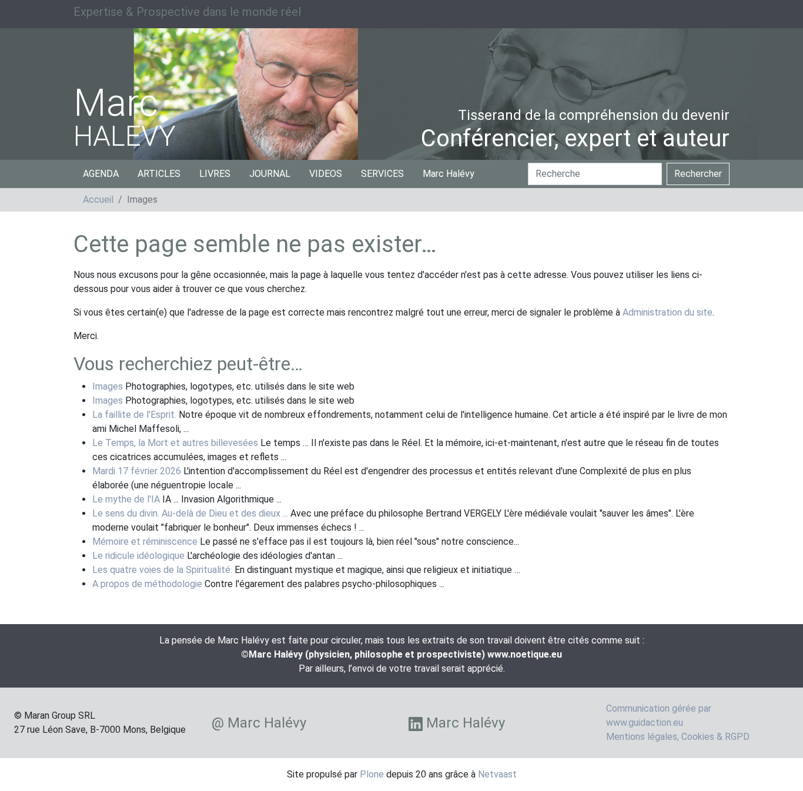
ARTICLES (159, 173)
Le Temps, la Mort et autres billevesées (175, 442)
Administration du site (667, 312)
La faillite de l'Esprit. (134, 414)
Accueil (98, 199)
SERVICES (382, 173)
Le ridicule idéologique (138, 555)
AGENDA (101, 173)
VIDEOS (325, 173)
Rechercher (698, 173)
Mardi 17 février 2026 (136, 471)
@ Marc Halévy (259, 723)
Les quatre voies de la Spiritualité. (162, 569)
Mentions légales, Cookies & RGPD (678, 736)
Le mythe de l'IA (126, 499)
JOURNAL (269, 173)
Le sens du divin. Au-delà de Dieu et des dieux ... (190, 513)
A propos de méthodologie (147, 583)
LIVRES (214, 173)
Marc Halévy (448, 173)
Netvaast (497, 774)
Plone (372, 774)
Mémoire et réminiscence (145, 541)
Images (107, 386)
